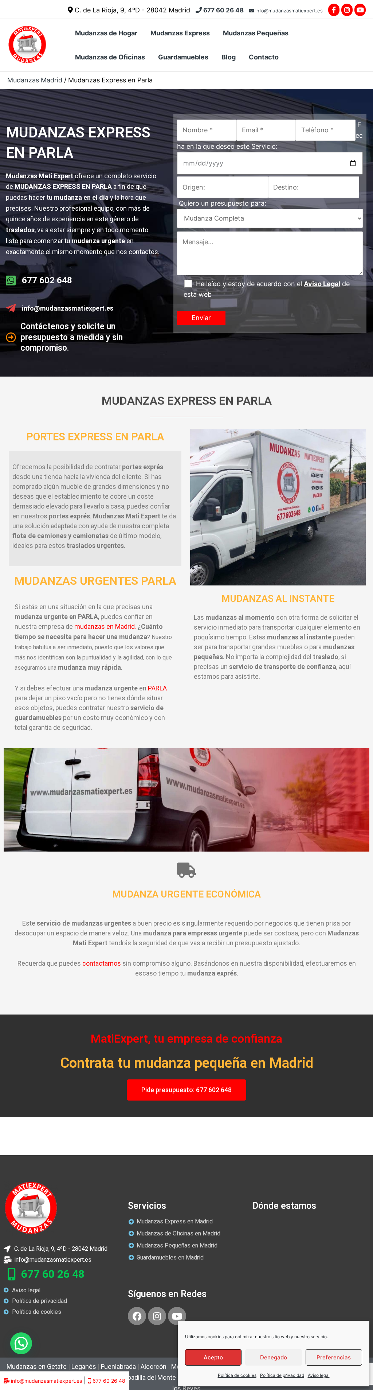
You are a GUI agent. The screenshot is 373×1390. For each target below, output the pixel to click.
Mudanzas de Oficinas (110, 57)
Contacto (264, 57)
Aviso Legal (322, 284)
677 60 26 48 (223, 10)
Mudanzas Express (180, 33)
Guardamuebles (183, 57)
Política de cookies (237, 1375)
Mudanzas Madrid (34, 80)
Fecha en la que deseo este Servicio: (270, 135)
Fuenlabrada (118, 1366)
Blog (228, 57)
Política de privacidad (282, 1375)
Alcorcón (153, 1366)
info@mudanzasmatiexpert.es (288, 10)
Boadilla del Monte (149, 1377)
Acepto (213, 1357)
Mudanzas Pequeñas (255, 33)
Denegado (273, 1357)
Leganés (83, 1366)
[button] (21, 1343)
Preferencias (334, 1357)
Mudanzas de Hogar (106, 33)
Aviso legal (319, 1375)
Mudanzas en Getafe (37, 1366)
